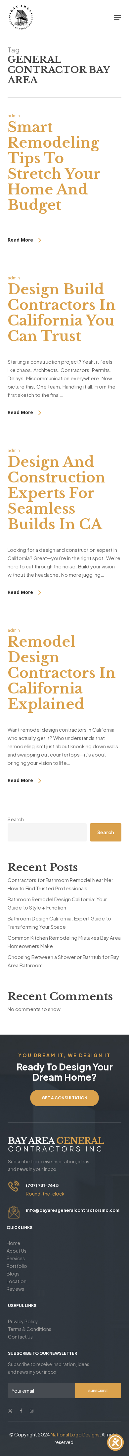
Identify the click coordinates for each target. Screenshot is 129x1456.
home (13, 1243)
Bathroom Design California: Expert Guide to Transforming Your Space (59, 922)
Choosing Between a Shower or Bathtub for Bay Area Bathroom (63, 961)
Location (16, 1281)
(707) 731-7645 (42, 1185)
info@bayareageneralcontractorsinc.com (72, 1210)
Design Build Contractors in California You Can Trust (62, 313)
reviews (15, 1289)
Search (16, 819)
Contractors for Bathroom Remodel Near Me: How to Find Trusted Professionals (60, 884)
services (16, 1258)
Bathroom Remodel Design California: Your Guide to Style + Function (57, 903)
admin (14, 115)
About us (16, 1251)
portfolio (17, 1266)
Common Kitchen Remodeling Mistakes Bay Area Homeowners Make (64, 941)
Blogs (13, 1273)
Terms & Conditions (29, 1329)
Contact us (20, 1337)
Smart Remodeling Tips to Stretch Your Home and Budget (54, 166)
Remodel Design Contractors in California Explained (62, 673)
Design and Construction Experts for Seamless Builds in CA (57, 493)
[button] (117, 17)
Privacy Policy (23, 1321)
